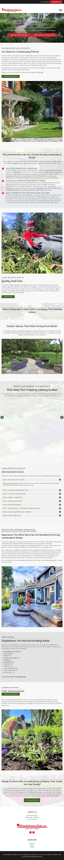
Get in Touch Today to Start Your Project (45, 796)
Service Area (21, 677)
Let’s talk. (40, 72)
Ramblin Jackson (37, 857)
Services (32, 843)
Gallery (32, 845)
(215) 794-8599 (45, 2)
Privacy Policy (46, 854)
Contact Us (56, 2)
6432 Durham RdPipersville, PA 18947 (32, 816)
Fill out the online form (10, 483)
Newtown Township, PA (11, 658)
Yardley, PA (7, 660)
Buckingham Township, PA (12, 651)
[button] (4, 356)
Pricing (32, 847)
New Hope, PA (8, 653)
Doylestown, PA (9, 662)
